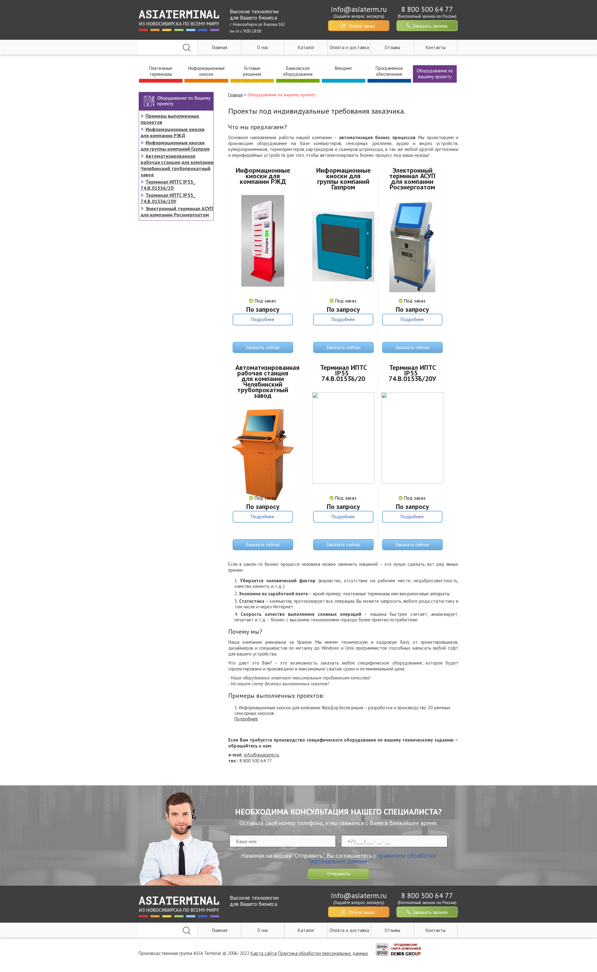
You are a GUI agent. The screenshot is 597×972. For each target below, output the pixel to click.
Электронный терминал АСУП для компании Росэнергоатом (412, 178)
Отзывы (392, 47)
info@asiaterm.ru (359, 9)
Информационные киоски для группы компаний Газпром (343, 178)
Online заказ (362, 26)
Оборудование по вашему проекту (435, 73)
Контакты (436, 47)
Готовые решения (252, 71)
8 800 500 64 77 (427, 9)
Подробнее (262, 319)
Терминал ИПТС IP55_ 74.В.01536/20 (343, 373)
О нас (263, 47)
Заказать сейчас (263, 347)
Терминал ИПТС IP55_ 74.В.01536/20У (412, 373)
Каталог (306, 47)
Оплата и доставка (349, 47)
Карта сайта (264, 953)
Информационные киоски (206, 71)
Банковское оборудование (298, 71)
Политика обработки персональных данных (323, 953)
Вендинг (343, 68)
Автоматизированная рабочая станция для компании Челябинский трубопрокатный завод (262, 381)
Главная (219, 47)
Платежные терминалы (160, 71)
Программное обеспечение (389, 71)
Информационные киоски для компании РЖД (263, 175)
